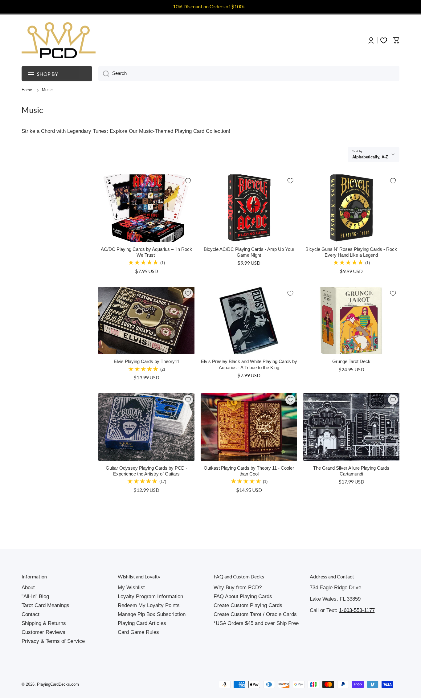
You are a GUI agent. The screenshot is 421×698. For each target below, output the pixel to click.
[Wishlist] (383, 40)
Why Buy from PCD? (238, 587)
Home (27, 90)
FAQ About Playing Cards (243, 596)
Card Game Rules (138, 632)
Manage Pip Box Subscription (152, 614)
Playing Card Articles (142, 623)
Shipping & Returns (44, 623)
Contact (30, 614)
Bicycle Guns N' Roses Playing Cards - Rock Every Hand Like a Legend (351, 252)
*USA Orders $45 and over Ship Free (256, 623)
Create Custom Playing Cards (248, 605)
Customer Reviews (43, 632)
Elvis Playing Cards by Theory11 (146, 361)
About (28, 587)
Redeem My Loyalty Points (149, 605)
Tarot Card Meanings (45, 605)
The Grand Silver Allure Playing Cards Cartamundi (351, 471)
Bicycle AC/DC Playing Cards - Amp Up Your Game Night (249, 252)
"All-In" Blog (35, 596)
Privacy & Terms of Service (53, 641)
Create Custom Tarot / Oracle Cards (255, 614)
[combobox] (248, 73)
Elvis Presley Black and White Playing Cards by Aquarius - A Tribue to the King (249, 364)
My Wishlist (131, 587)
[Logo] (59, 40)
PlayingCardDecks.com (58, 684)
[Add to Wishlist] (188, 181)
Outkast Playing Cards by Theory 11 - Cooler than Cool (249, 471)
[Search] (103, 73)
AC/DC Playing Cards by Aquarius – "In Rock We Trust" (146, 252)
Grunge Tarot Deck (351, 361)
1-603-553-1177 (357, 610)
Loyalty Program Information (150, 596)
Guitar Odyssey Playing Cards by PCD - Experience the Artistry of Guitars (146, 471)
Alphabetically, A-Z (370, 157)
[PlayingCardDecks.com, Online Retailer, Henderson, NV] (130, 684)
